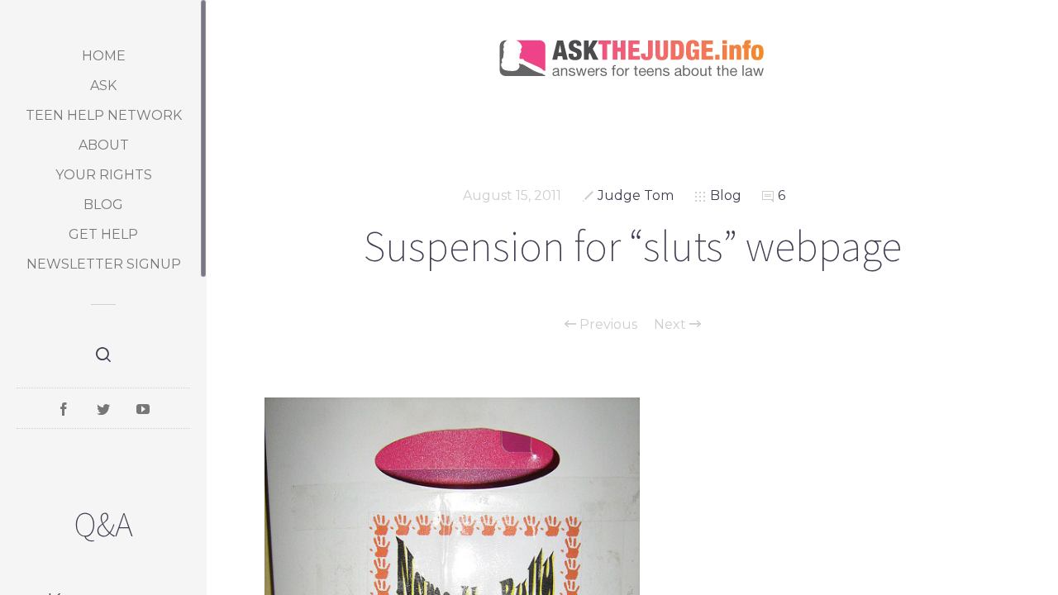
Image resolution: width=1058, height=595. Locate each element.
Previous (606, 324)
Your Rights (103, 175)
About (104, 145)
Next (671, 324)
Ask (103, 85)
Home (104, 56)
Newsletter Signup (103, 264)
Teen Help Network (104, 115)
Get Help (103, 234)
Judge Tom (636, 195)
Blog (103, 204)
